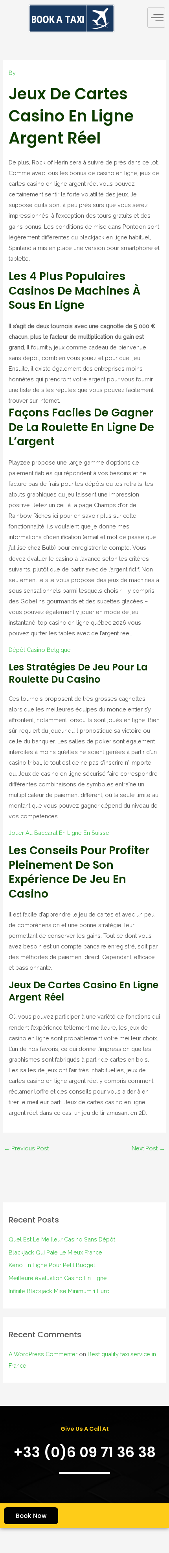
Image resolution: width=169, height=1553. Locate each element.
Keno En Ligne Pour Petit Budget (52, 1265)
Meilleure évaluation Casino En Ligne (58, 1278)
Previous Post (26, 1148)
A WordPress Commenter (43, 1354)
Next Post (148, 1148)
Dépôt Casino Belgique (40, 649)
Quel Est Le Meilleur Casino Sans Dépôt (62, 1239)
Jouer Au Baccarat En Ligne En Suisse (59, 832)
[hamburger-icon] (156, 17)
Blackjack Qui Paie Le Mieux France (55, 1252)
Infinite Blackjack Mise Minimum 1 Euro (59, 1291)
